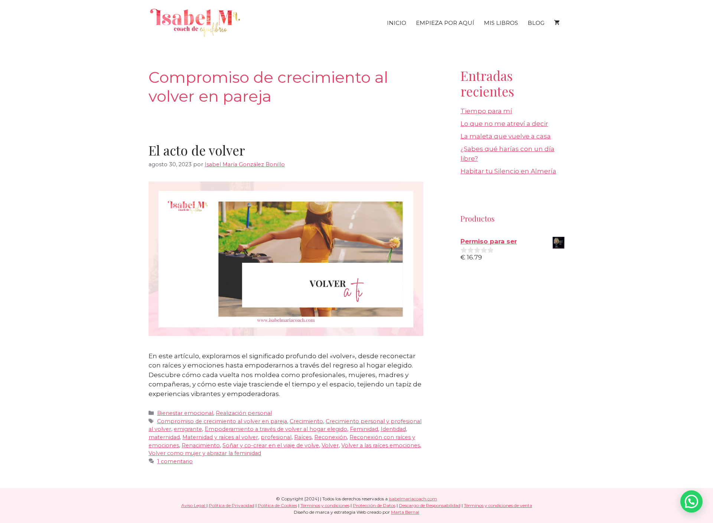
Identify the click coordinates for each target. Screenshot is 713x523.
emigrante (188, 429)
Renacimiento (201, 445)
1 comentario (175, 461)
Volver (330, 445)
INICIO (396, 22)
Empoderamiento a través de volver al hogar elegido (276, 429)
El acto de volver (197, 150)
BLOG (536, 22)
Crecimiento (306, 421)
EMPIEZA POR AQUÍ (445, 22)
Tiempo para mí (486, 111)
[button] (691, 501)
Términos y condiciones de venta (498, 505)
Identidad (393, 429)
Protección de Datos (374, 505)
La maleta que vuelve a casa (505, 136)
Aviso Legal (193, 505)
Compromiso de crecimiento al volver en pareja (222, 421)
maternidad (164, 437)
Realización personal (244, 413)
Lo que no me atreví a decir (504, 123)
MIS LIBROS (501, 22)
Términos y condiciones (324, 505)
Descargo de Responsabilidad (429, 505)
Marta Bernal (405, 512)
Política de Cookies (277, 505)
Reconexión (330, 437)
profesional (276, 437)
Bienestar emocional (185, 413)
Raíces (303, 437)
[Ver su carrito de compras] (556, 23)
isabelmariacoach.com (413, 498)
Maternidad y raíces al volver (220, 437)
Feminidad (364, 429)
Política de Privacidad (231, 505)
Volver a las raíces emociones (380, 445)
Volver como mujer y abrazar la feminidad (205, 453)
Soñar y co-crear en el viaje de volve (270, 445)
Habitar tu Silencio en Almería (508, 171)
